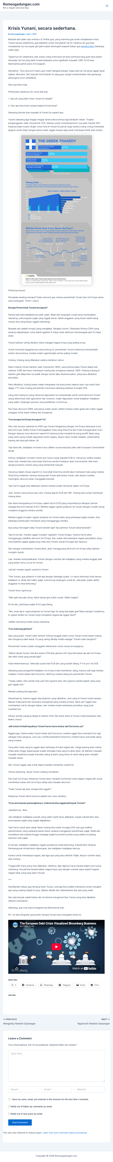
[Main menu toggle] (107, 6)
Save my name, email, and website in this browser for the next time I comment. (50, 1099)
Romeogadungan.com (21, 4)
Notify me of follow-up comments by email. (31, 1106)
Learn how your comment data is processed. (65, 1132)
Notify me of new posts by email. (27, 1114)
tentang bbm (87, 46)
